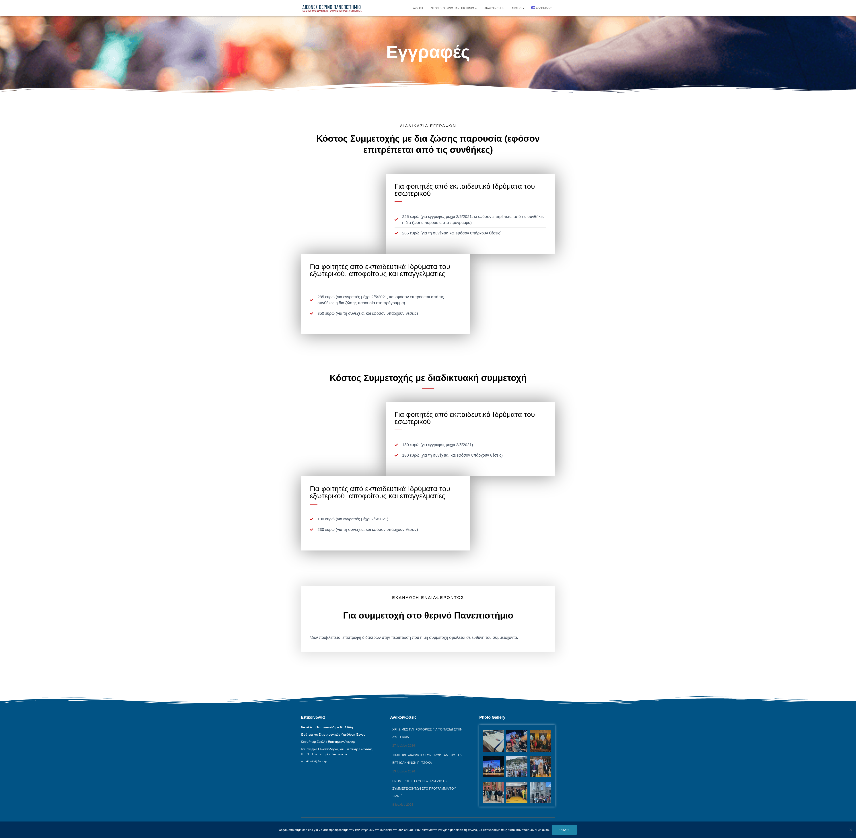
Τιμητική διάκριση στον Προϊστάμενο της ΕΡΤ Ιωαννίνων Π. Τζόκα (427, 759)
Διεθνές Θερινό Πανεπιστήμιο (452, 8)
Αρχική (418, 8)
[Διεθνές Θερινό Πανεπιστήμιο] (332, 8)
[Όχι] (850, 830)
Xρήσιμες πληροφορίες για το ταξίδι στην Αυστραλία (427, 733)
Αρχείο (517, 8)
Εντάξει (564, 830)
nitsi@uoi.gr (318, 761)
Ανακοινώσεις (494, 8)
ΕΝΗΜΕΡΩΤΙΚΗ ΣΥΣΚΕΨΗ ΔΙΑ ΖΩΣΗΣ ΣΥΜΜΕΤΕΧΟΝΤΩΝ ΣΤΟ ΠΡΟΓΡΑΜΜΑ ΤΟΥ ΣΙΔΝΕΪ (424, 788)
